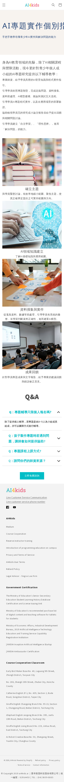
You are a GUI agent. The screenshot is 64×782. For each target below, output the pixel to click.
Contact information (41, 765)
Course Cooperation (16, 533)
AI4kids (13, 760)
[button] (3, 5)
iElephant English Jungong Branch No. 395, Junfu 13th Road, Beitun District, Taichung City (30, 717)
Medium (10, 526)
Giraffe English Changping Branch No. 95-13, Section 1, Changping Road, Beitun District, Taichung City (31, 706)
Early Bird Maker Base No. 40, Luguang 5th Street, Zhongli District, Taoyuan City (30, 673)
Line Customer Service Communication (26, 497)
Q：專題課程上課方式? (25, 451)
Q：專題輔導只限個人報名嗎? (30, 412)
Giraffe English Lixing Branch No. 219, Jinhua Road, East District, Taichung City (31, 728)
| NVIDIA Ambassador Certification (22, 651)
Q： (11, 436)
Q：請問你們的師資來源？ (27, 461)
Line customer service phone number (25, 501)
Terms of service (24, 765)
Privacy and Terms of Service (20, 554)
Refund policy (40, 760)
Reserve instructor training (19, 540)
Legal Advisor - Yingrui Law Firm (21, 576)
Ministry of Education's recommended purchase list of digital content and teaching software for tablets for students (31, 614)
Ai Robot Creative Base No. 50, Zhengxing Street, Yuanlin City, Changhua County (30, 739)
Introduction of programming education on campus (31, 547)
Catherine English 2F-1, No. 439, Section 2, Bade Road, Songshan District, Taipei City (29, 695)
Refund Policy (13, 569)
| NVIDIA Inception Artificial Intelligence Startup (29, 644)
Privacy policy (54, 760)
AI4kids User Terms (15, 562)
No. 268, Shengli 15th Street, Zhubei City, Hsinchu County (30, 684)
